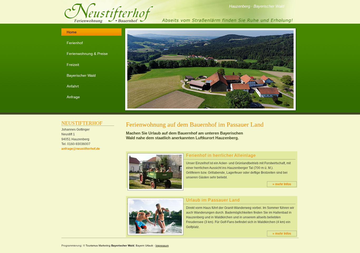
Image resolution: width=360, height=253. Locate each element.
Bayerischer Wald (81, 75)
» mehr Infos (282, 184)
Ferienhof (75, 43)
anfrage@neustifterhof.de (80, 149)
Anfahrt (73, 86)
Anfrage (73, 97)
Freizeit (73, 65)
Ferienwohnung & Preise (87, 53)
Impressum (162, 245)
